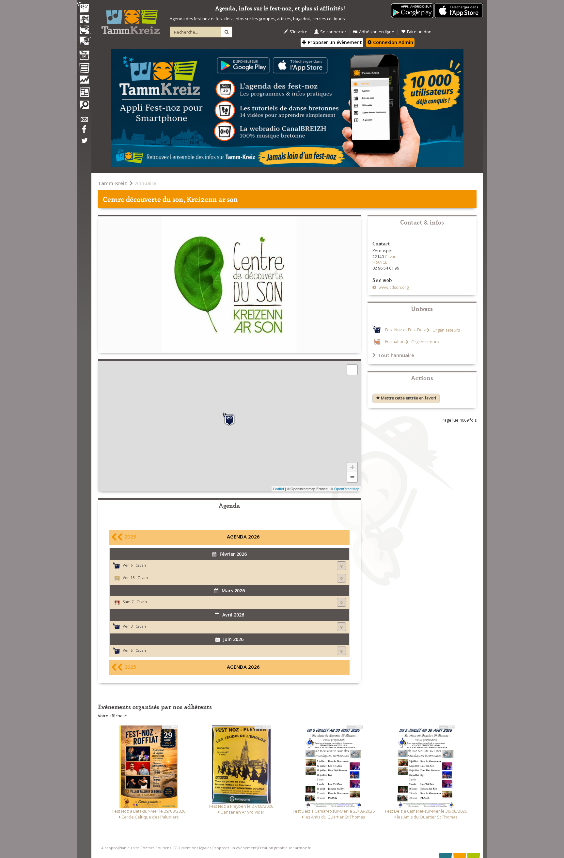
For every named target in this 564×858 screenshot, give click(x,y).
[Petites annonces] (84, 106)
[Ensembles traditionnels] (84, 38)
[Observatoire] (84, 81)
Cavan (140, 565)
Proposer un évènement (334, 42)
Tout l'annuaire (396, 355)
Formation (395, 342)
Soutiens (163, 847)
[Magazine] (84, 93)
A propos (109, 847)
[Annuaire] (84, 69)
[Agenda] (84, 57)
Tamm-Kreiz (112, 183)
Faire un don (419, 32)
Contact (147, 847)
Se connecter (333, 32)
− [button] (352, 477)
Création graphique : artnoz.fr (284, 847)
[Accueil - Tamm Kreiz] (130, 20)
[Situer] (341, 565)
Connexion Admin (392, 42)
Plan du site (129, 847)
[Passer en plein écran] (352, 370)
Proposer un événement (234, 847)
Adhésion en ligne (376, 32)
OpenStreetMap (346, 488)
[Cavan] (229, 419)
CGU (176, 847)
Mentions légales (196, 847)
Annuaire (145, 183)
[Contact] (84, 121)
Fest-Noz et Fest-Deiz (405, 330)
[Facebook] (84, 131)
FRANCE (379, 262)
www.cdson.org (393, 287)
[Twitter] (84, 144)
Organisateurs (445, 330)
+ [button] (352, 467)
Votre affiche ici (113, 716)
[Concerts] (84, 19)
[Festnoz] (84, 8)
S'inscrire (298, 32)
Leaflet (278, 488)
